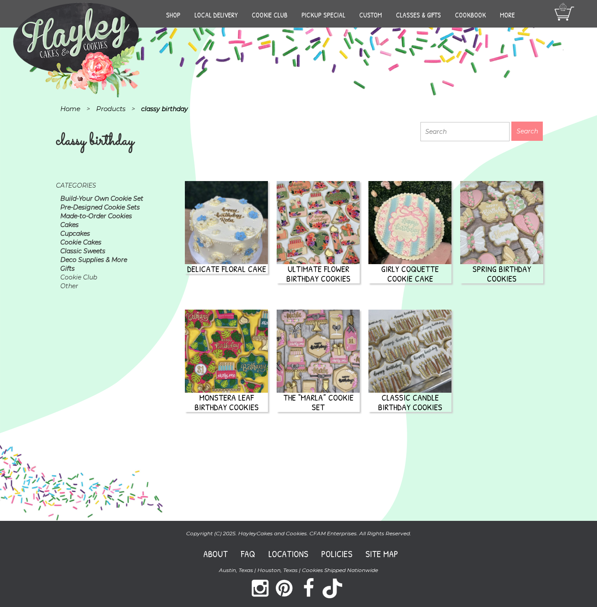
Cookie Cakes (80, 242)
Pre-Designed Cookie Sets (100, 207)
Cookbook (470, 15)
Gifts (67, 268)
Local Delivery (216, 15)
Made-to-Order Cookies (96, 216)
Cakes (69, 225)
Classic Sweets (82, 251)
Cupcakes (75, 233)
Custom (370, 15)
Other (69, 286)
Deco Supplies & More (93, 260)
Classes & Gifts (418, 15)
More (507, 15)
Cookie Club (270, 15)
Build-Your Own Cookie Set (101, 198)
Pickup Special (323, 15)
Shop (173, 15)
